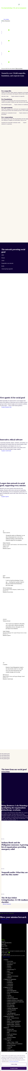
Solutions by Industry (9, 1016)
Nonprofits (9, 980)
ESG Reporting (10, 1005)
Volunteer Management (12, 1008)
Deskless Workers (11, 1003)
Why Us (9, 1040)
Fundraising (10, 989)
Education (9, 1019)
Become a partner (4, 952)
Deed (8, 971)
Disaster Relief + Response (13, 1022)
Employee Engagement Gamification (15, 1001)
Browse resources (7, 904)
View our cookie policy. (14, 1061)
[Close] (26, 1053)
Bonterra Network (11, 1045)
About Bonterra (7, 1039)
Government (10, 985)
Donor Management (11, 990)
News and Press (10, 1050)
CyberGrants (10, 972)
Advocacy (9, 1011)
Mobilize (9, 966)
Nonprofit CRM (11, 1006)
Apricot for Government (12, 976)
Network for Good (11, 963)
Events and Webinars (12, 1034)
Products (6, 959)
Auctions (9, 995)
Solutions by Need (8, 987)
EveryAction (10, 961)
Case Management (11, 1013)
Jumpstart (9, 977)
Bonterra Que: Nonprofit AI (13, 1014)
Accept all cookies (14, 1068)
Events (8, 993)
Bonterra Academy (11, 1037)
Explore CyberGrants (6, 450)
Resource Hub (10, 1029)
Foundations (10, 982)
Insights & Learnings (12, 1030)
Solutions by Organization (10, 979)
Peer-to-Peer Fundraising (12, 992)
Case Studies (10, 1035)
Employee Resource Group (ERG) (15, 1000)
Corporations (10, 984)
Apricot (9, 974)
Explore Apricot (5, 496)
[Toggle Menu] (25, 4)
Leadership (9, 1047)
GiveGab (9, 967)
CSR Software (10, 997)
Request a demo (5, 919)
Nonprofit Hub (11, 969)
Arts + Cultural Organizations (14, 1026)
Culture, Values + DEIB (12, 1042)
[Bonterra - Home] (7, 10)
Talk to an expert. (19, 68)
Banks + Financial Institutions (14, 1021)
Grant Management (11, 1010)
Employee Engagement (12, 998)
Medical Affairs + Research (13, 1024)
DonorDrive (10, 964)
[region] (14, 1061)
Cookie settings (14, 1064)
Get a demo (6, 19)
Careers (9, 1048)
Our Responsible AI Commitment (14, 1043)
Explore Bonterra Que (6, 407)
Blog (8, 1032)
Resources (6, 1027)
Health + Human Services (13, 1018)
